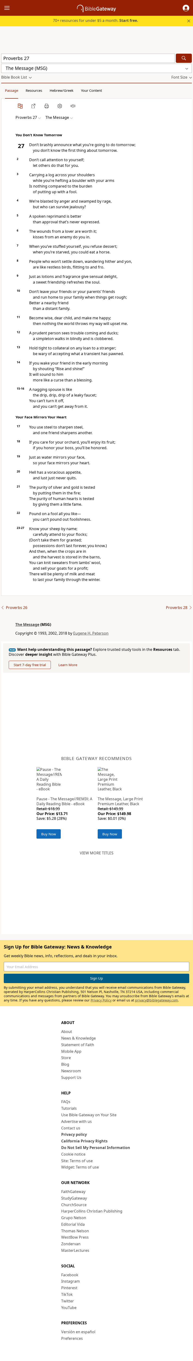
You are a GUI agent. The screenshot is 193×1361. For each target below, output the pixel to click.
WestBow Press (75, 1237)
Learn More (67, 664)
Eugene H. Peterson (91, 633)
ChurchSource (74, 1204)
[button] (186, 8)
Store (66, 1057)
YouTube (68, 1307)
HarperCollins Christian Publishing (91, 1211)
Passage (11, 90)
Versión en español (78, 1331)
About (66, 1031)
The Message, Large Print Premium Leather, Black (120, 801)
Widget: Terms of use (80, 1167)
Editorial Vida (73, 1224)
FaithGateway (73, 1191)
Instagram (70, 1281)
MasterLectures (75, 1250)
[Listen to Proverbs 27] (73, 106)
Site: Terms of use (77, 1160)
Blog (65, 1064)
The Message (27, 624)
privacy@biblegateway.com (156, 1000)
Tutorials (69, 1108)
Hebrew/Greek (61, 90)
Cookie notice (73, 1154)
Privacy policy (74, 1134)
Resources (34, 90)
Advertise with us (76, 1121)
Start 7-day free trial (30, 664)
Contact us (70, 1128)
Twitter (67, 1301)
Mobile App (71, 1051)
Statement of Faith (77, 1044)
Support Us (71, 1077)
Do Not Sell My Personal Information (95, 1147)
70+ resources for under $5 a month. (95, 20)
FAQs (65, 1101)
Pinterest (69, 1287)
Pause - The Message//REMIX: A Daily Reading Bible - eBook (64, 801)
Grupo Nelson (73, 1217)
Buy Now (48, 834)
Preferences (72, 1338)
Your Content (91, 90)
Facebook (69, 1274)
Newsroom (71, 1070)
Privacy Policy (101, 1000)
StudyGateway (74, 1198)
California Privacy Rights (84, 1141)
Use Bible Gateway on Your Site (89, 1114)
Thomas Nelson (75, 1230)
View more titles (96, 853)
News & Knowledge (78, 1038)
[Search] (184, 58)
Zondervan (70, 1243)
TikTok (67, 1294)
